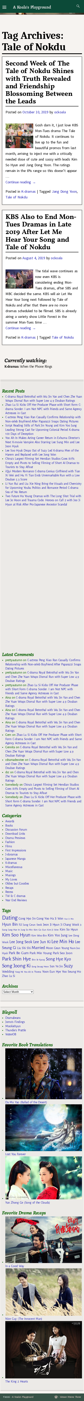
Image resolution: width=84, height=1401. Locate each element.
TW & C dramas (15, 896)
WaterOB (10, 1034)
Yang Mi (19, 972)
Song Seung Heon (40, 966)
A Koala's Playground (32, 7)
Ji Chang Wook (70, 924)
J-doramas (11, 854)
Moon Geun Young (57, 948)
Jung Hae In (14, 930)
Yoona (37, 971)
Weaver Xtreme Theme (70, 1397)
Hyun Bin (10, 924)
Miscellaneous (13, 867)
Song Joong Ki (16, 965)
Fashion (10, 842)
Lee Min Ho (62, 941)
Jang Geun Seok (32, 924)
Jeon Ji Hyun (51, 924)
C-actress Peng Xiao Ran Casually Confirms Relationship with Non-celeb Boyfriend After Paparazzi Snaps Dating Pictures (43, 664)
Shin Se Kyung (38, 960)
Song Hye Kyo (58, 959)
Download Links (15, 833)
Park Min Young (41, 953)
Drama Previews (15, 838)
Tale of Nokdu (17, 197)
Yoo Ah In (28, 972)
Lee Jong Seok (20, 942)
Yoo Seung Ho (71, 971)
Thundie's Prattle (15, 1030)
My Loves (11, 879)
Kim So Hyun (69, 929)
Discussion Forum (16, 829)
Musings (10, 875)
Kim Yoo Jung (57, 935)
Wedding (8, 971)
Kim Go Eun (40, 929)
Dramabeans (13, 1017)
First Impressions (15, 850)
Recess (9, 892)
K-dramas (28, 191)
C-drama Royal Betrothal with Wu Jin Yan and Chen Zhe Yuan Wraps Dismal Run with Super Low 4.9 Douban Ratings (42, 676)
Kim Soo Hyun (16, 934)
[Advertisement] (32, 581)
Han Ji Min (69, 919)
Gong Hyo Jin (27, 918)
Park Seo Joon (62, 953)
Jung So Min (26, 930)
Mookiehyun (13, 1026)
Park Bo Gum (19, 953)
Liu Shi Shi (24, 948)
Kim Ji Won (53, 930)
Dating (10, 918)
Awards (9, 821)
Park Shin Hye (16, 958)
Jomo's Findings (15, 1022)
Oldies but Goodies (17, 883)
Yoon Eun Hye (51, 971)
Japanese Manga (15, 858)
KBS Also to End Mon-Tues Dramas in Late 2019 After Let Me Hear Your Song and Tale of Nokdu (41, 232)
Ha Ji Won (56, 918)
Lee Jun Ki (42, 941)
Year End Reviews (16, 900)
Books (9, 825)
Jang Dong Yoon (64, 191)
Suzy (68, 965)
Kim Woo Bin (39, 935)
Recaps (9, 887)
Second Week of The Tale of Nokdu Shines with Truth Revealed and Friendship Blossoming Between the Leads (40, 82)
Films (8, 846)
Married (38, 947)
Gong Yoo (42, 918)
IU (20, 924)
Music (8, 871)
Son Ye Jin (56, 966)
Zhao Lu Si (8, 976)
